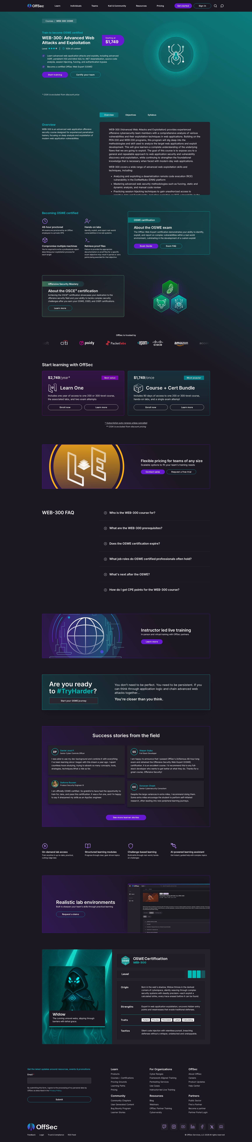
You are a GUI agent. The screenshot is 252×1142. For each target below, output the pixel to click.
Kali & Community (117, 6)
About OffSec (195, 1074)
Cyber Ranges (156, 1074)
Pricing (160, 6)
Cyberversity (156, 1112)
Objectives (130, 115)
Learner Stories (118, 1112)
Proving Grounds (119, 1082)
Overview (109, 115)
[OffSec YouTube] (183, 1126)
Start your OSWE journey (73, 700)
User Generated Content (122, 1104)
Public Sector (195, 1100)
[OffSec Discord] (221, 1126)
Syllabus (152, 115)
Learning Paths (118, 1085)
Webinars (154, 1104)
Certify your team (85, 74)
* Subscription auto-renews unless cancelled (126, 423)
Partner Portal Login (198, 1112)
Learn (57, 6)
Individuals (76, 6)
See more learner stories (126, 817)
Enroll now (65, 407)
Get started (183, 6)
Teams (94, 6)
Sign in (202, 6)
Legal (41, 1135)
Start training (55, 74)
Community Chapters (121, 1100)
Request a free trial (181, 472)
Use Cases (155, 1085)
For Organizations (161, 1069)
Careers (192, 1078)
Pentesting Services (159, 1082)
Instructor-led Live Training (162, 1089)
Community (118, 1095)
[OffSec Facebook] (202, 1126)
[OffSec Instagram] (173, 1126)
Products (115, 1074)
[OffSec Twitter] (211, 1126)
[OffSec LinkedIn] (192, 1126)
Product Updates (197, 1082)
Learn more (60, 308)
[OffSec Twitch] (164, 1126)
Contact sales (153, 472)
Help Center (194, 1085)
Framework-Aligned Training (163, 1078)
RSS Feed (72, 1135)
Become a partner (197, 1108)
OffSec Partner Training (161, 1108)
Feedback (31, 1135)
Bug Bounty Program (121, 1108)
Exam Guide (146, 246)
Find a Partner (195, 1104)
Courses (49, 21)
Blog (152, 1100)
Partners (194, 1095)
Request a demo (70, 914)
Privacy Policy (55, 1090)
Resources (141, 6)
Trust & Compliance (56, 1135)
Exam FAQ (171, 246)
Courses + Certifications (122, 1078)
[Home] (42, 1126)
